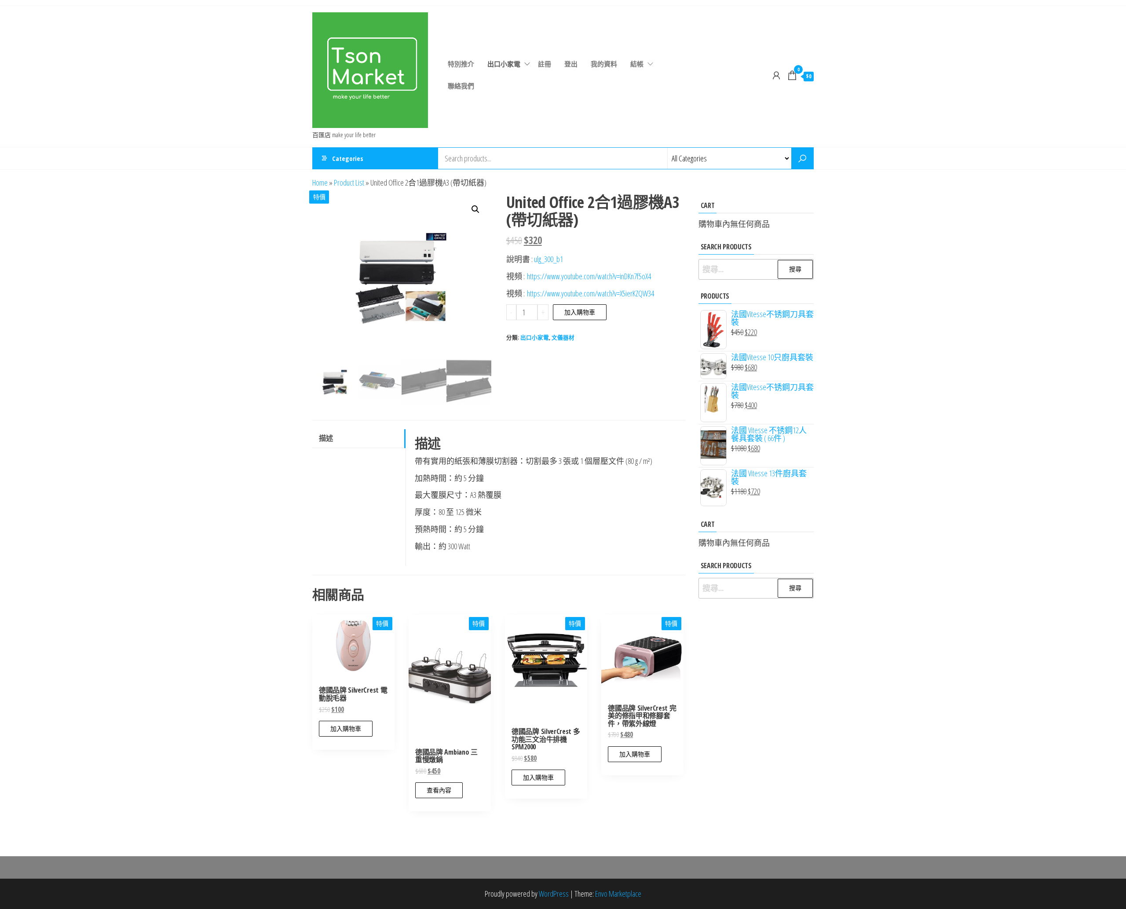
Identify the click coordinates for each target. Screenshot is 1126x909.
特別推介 (461, 63)
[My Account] (776, 75)
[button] (475, 209)
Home (320, 182)
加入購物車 (579, 312)
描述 (326, 438)
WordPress (554, 893)
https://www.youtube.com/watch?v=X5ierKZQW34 (590, 293)
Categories (347, 158)
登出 (571, 63)
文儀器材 (563, 337)
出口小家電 (503, 63)
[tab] (359, 438)
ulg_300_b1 (548, 259)
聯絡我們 (461, 85)
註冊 (544, 63)
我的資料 (604, 63)
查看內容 (439, 790)
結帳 (636, 63)
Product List (349, 182)
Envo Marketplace (618, 893)
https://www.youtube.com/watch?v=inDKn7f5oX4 (589, 276)
